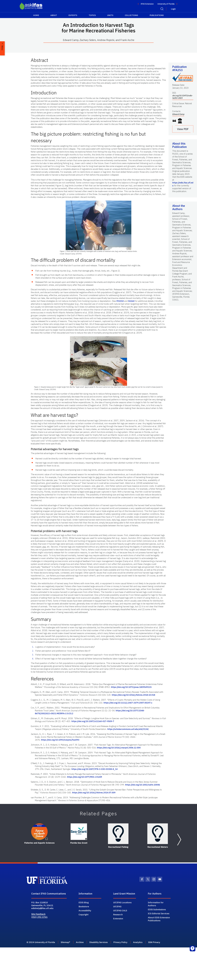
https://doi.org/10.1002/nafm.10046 (142, 784)
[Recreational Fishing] (118, 833)
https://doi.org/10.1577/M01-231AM (84, 776)
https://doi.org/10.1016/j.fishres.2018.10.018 (133, 694)
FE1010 (120, 301)
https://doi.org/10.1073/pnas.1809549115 (131, 687)
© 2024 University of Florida (41, 942)
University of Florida (165, 4)
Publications (157, 15)
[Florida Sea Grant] (79, 831)
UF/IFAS (117, 906)
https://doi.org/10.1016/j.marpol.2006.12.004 (119, 747)
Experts (73, 15)
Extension (118, 918)
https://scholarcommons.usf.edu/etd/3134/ (128, 729)
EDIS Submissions (157, 909)
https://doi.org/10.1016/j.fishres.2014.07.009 (93, 792)
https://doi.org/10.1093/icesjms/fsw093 (60, 739)
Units (110, 15)
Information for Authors (156, 904)
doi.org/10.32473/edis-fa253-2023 (182, 96)
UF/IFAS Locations (122, 902)
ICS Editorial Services (158, 913)
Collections (131, 15)
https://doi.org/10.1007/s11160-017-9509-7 (92, 721)
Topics (92, 15)
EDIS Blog (84, 902)
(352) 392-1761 (39, 916)
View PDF (183, 129)
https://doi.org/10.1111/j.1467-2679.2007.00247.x (128, 702)
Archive (80, 942)
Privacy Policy (120, 942)
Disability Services (98, 942)
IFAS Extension (147, 4)
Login (173, 9)
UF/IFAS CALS (120, 910)
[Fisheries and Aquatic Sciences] (39, 831)
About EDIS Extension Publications (159, 919)
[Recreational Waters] (157, 833)
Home (36, 15)
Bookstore (84, 906)
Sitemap (65, 942)
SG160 (131, 301)
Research (118, 914)
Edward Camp (178, 114)
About (53, 15)
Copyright (83, 914)
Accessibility (85, 910)
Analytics (137, 942)
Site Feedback (38, 914)
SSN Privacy (154, 942)
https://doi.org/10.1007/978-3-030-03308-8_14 (94, 769)
